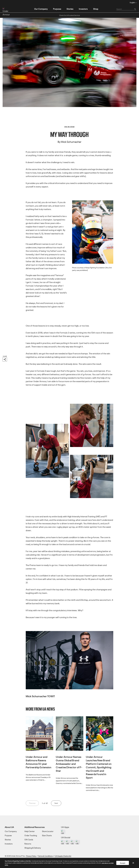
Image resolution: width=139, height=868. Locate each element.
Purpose (57, 8)
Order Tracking (30, 835)
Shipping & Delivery (32, 848)
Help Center (29, 831)
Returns (27, 844)
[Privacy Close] (133, 863)
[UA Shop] (63, 832)
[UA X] (68, 842)
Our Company (41, 8)
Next (56, 803)
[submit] (135, 9)
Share (5, 356)
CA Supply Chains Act (63, 856)
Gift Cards (28, 839)
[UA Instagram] (63, 842)
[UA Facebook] (78, 842)
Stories (70, 8)
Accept (122, 863)
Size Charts (47, 835)
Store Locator (47, 831)
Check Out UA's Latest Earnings (69, 15)
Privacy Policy (31, 856)
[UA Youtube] (73, 842)
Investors (83, 8)
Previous (32, 803)
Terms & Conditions (45, 856)
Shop (95, 8)
